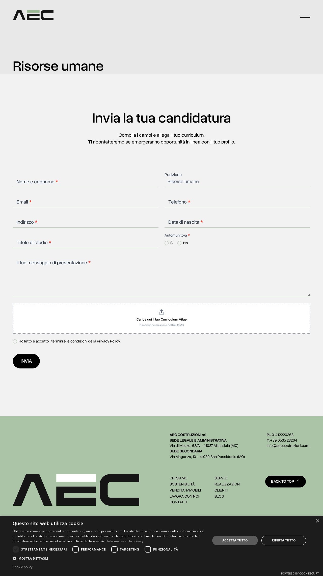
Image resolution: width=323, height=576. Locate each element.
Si (171, 242)
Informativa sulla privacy (125, 541)
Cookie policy (23, 567)
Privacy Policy (108, 341)
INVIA (26, 361)
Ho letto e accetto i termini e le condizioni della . (69, 341)
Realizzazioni (227, 484)
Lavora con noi (184, 496)
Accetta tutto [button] (235, 540)
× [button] (317, 521)
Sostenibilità (182, 484)
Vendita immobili (185, 490)
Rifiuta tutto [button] (284, 540)
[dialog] (161, 546)
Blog (219, 496)
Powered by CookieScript (300, 573)
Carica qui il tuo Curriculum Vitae (162, 319)
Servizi (220, 478)
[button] (109, 558)
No (185, 242)
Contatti (178, 502)
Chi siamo (178, 478)
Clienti (221, 490)
